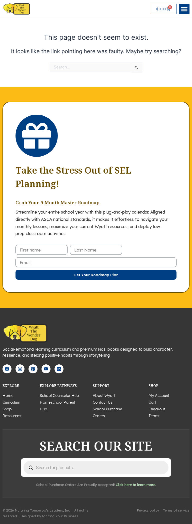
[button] (184, 9)
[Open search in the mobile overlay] (96, 467)
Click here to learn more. (136, 485)
